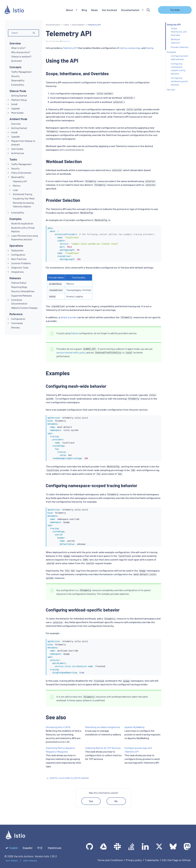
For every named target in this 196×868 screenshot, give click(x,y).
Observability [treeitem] (17, 80)
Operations (16, 245)
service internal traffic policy (70, 352)
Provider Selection (179, 47)
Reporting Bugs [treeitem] (19, 286)
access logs (134, 47)
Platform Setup (19, 99)
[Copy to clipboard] (157, 227)
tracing (149, 47)
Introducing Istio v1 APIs (58, 727)
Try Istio (175, 9)
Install (14, 104)
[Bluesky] (173, 846)
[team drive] (103, 846)
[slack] (117, 846)
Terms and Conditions (110, 860)
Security (15, 168)
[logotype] (15, 838)
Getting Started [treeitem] (19, 95)
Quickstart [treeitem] (16, 60)
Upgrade (15, 108)
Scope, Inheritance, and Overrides (179, 31)
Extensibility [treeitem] (17, 84)
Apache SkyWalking (134, 727)
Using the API (174, 24)
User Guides (17, 148)
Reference (16, 314)
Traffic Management (21, 164)
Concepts (15, 67)
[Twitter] (159, 846)
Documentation (53, 24)
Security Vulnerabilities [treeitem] (22, 291)
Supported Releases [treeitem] (21, 295)
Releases (15, 278)
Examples (15, 219)
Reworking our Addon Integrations (102, 727)
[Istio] (14, 10)
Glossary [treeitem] (15, 327)
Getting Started (19, 127)
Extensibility (17, 212)
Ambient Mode (18, 119)
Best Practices (18, 258)
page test (66, 41)
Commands (17, 323)
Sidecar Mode (17, 91)
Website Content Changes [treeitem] (24, 307)
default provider (68, 317)
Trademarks (152, 860)
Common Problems (21, 263)
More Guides (17, 112)
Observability (17, 176)
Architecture (17, 153)
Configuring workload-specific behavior (179, 81)
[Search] (148, 10)
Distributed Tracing (22, 194)
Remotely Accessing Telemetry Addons (69, 778)
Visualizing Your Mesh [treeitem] (24, 198)
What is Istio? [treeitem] (18, 47)
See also (171, 89)
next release (12, 860)
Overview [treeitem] (16, 123)
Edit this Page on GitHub (176, 860)
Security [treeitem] (15, 76)
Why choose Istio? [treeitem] (20, 52)
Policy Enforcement (21, 172)
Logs (15, 189)
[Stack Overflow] (131, 846)
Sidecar (74, 333)
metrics (123, 47)
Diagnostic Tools (19, 267)
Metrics (16, 185)
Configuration (18, 254)
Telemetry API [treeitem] (20, 181)
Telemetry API (70, 47)
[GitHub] (89, 846)
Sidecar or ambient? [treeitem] (21, 56)
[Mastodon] (187, 846)
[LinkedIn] (145, 846)
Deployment (17, 250)
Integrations (17, 271)
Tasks (13, 159)
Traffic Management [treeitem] (21, 71)
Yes (91, 801)
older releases (30, 860)
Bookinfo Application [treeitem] (22, 223)
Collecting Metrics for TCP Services (103, 747)
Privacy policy (134, 860)
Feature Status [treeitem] (18, 282)
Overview (15, 43)
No (116, 801)
